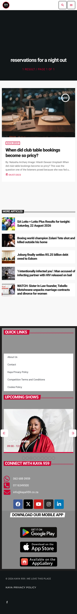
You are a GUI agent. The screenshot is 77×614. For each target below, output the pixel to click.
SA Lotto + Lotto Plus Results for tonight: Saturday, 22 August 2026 (43, 223)
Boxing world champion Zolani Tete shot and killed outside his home (46, 240)
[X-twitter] (28, 504)
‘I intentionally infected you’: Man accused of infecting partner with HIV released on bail (46, 273)
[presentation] (4, 433)
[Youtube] (38, 504)
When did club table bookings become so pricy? (33, 152)
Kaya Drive (13, 143)
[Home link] (6, 5)
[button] (23, 458)
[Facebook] (18, 504)
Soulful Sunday (18, 441)
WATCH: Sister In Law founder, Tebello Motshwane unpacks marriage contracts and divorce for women (43, 290)
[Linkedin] (59, 504)
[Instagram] (48, 504)
